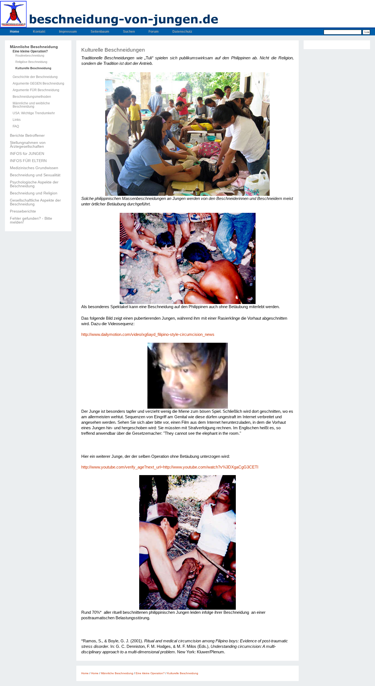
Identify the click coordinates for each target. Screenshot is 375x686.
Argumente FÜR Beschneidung (36, 90)
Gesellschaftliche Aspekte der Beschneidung (35, 202)
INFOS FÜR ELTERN (28, 161)
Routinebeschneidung (29, 55)
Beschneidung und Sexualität (35, 175)
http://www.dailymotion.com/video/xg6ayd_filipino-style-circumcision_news (147, 334)
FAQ (16, 126)
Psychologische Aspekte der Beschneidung (34, 184)
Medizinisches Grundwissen (34, 168)
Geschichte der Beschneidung (35, 77)
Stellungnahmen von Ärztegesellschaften (28, 144)
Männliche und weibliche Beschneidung (31, 105)
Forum (154, 32)
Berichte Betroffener (27, 135)
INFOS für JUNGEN (27, 153)
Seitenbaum (100, 32)
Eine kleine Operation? (30, 51)
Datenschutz (182, 32)
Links (17, 119)
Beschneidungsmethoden (32, 96)
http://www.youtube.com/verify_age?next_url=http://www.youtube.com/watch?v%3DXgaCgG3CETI (169, 467)
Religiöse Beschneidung (31, 61)
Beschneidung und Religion (33, 193)
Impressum (68, 32)
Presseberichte (23, 211)
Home (14, 32)
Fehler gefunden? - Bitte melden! (31, 220)
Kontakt (39, 32)
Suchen (129, 32)
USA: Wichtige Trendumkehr (34, 113)
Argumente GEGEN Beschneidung (38, 83)
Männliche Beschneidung (34, 47)
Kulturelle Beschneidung (33, 68)
